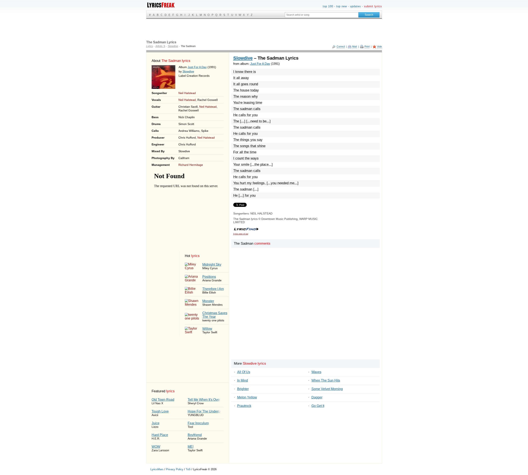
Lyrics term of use (240, 234)
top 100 (328, 6)
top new (341, 6)
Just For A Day (197, 67)
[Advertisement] (305, 310)
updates (355, 6)
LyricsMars (157, 469)
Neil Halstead (187, 93)
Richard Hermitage (190, 164)
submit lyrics (373, 6)
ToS (188, 469)
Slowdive (188, 71)
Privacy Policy (174, 469)
